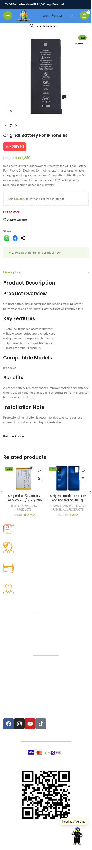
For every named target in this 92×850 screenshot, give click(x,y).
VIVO (27, 505)
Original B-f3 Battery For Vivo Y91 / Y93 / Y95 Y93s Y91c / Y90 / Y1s (24, 500)
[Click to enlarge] (11, 111)
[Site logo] (23, 15)
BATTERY (17, 505)
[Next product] (16, 125)
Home (46, 662)
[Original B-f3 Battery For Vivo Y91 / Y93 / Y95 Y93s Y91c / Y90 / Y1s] (24, 478)
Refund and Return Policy (46, 689)
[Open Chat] (77, 835)
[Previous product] (5, 125)
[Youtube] (30, 723)
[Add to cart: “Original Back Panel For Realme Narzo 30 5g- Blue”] (83, 478)
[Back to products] (10, 125)
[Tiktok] (40, 723)
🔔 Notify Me (14, 146)
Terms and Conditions (46, 699)
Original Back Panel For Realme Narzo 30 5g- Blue (68, 500)
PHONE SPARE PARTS (63, 505)
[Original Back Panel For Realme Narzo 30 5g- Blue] (68, 478)
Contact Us (46, 671)
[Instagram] (19, 723)
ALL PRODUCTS (73, 509)
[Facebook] (8, 723)
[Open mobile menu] (7, 15)
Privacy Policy (45, 680)
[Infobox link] (46, 533)
